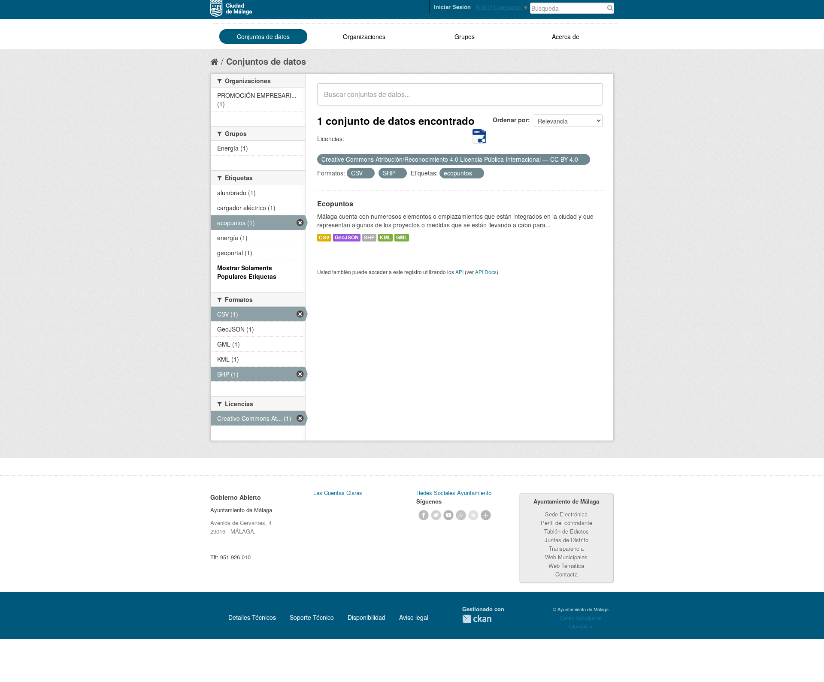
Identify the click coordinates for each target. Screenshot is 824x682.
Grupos (464, 36)
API (459, 271)
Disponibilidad (366, 617)
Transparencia (566, 548)
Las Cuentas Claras (337, 493)
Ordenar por (510, 119)
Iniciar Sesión (452, 7)
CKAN (476, 618)
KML (385, 237)
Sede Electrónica (566, 514)
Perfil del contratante (566, 523)
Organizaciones (364, 36)
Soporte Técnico (312, 617)
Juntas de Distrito (566, 540)
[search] (590, 99)
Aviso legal (413, 617)
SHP (369, 237)
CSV (324, 237)
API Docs (486, 271)
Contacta (566, 574)
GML (401, 237)
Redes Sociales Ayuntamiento (453, 493)
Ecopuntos (335, 203)
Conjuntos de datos (263, 36)
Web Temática (566, 565)
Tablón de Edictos (566, 531)
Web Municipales (566, 557)
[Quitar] (583, 159)
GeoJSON (347, 237)
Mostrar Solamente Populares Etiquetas (246, 272)
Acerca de (565, 36)
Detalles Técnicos (252, 617)
